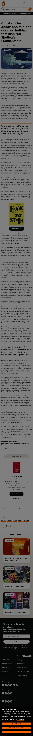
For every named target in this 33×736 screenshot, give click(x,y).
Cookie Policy (20, 719)
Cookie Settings (16, 723)
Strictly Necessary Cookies (16, 727)
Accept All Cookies (16, 731)
